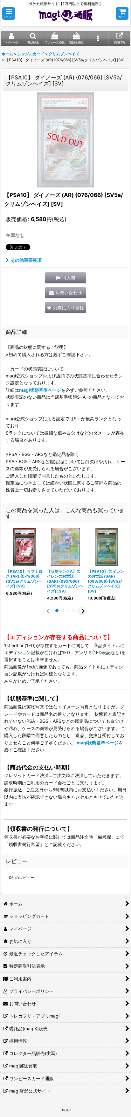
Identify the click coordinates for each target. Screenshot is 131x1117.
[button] (8, 13)
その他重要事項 (26, 260)
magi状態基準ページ (40, 390)
